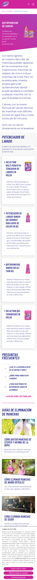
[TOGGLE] (33, 4)
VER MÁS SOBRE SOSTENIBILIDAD (19, 396)
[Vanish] (5, 4)
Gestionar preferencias (18, 577)
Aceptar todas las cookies (18, 568)
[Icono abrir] (29, 4)
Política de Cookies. (20, 558)
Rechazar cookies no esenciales (18, 573)
